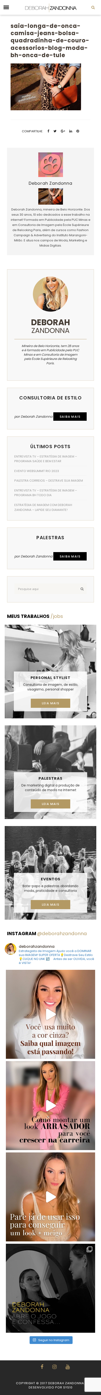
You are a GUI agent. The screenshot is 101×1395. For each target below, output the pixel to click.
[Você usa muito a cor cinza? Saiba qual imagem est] (50, 1014)
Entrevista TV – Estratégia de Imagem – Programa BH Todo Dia (45, 493)
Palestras (50, 778)
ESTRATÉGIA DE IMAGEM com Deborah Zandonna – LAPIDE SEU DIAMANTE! (43, 507)
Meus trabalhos (35, 616)
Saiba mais (70, 416)
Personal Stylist (50, 677)
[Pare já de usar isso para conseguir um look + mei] (50, 1196)
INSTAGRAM (47, 933)
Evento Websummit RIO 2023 (36, 471)
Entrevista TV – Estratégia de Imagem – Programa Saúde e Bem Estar (45, 459)
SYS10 (68, 1387)
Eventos (50, 879)
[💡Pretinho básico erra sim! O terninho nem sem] (50, 1288)
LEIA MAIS (50, 703)
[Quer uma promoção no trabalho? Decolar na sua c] (50, 1105)
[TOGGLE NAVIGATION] (6, 7)
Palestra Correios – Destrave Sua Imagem (48, 480)
